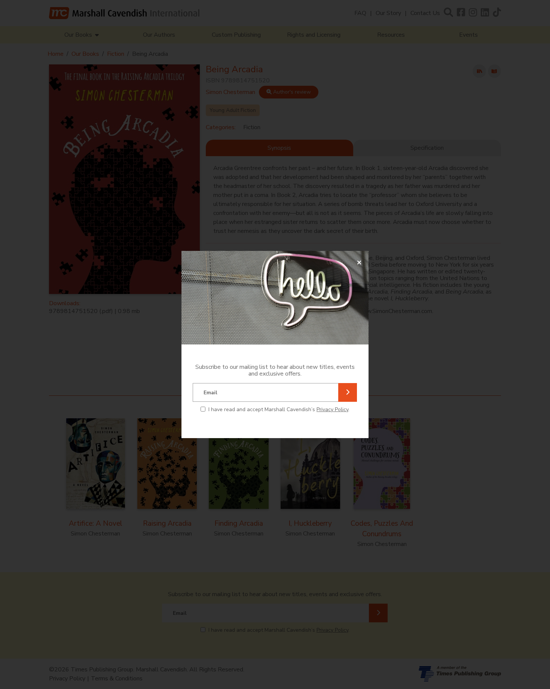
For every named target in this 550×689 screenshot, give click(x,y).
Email (210, 392)
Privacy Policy (332, 409)
